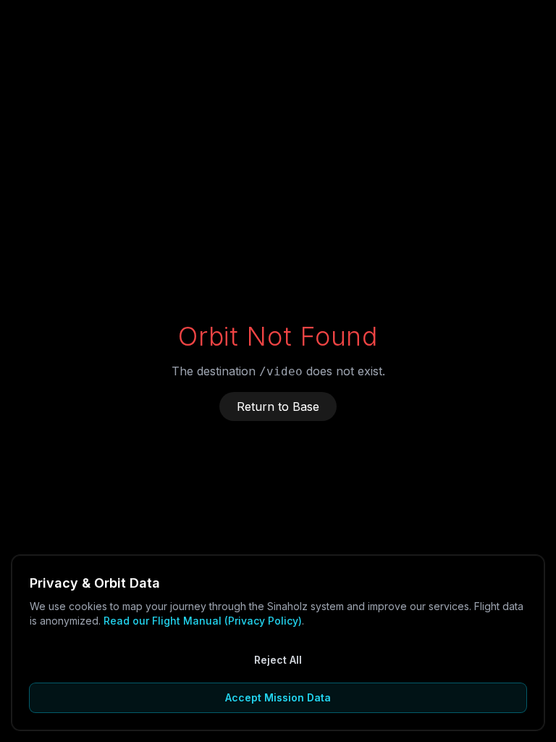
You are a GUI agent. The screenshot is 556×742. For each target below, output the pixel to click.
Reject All (278, 660)
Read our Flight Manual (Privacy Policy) (203, 620)
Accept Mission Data (278, 697)
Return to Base (278, 406)
